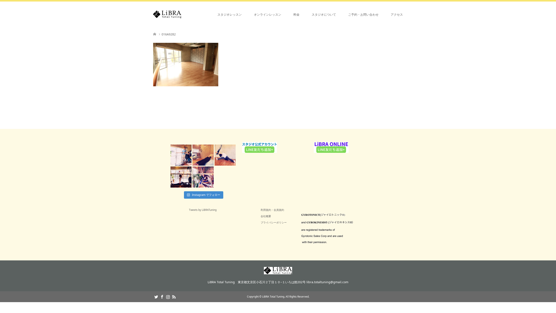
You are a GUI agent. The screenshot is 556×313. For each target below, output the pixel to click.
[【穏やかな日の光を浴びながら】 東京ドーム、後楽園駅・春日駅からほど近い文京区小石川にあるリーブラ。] (181, 155)
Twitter (156, 296)
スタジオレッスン (229, 14)
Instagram (167, 296)
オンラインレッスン (267, 14)
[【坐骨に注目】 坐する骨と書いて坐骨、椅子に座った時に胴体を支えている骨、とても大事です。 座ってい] (225, 155)
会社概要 (266, 216)
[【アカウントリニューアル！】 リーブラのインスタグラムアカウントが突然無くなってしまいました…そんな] (202, 177)
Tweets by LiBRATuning (203, 210)
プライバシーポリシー (274, 222)
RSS (173, 296)
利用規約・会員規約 (272, 210)
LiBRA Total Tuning (273, 296)
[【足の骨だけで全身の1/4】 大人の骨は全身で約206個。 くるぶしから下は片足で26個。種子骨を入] (202, 155)
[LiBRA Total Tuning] (181, 14)
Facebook (162, 296)
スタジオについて (324, 14)
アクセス (397, 14)
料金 (296, 14)
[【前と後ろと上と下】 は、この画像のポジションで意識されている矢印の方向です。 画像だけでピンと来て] (181, 177)
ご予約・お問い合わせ (363, 14)
